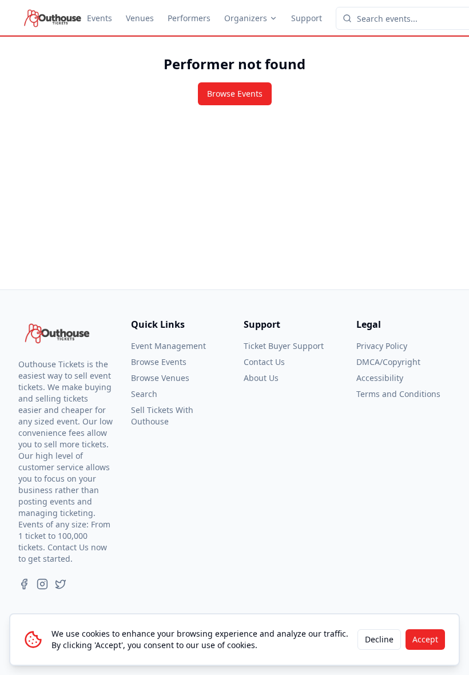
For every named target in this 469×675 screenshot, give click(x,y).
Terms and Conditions (398, 393)
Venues (140, 18)
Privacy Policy (381, 345)
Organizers (245, 18)
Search (144, 393)
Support (306, 18)
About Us (261, 377)
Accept (425, 639)
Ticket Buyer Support (284, 345)
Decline (379, 639)
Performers (189, 18)
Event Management (168, 345)
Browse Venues (160, 377)
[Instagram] (42, 584)
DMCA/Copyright (388, 361)
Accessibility (379, 377)
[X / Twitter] (60, 584)
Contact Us (264, 361)
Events (99, 18)
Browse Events (235, 93)
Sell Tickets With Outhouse (162, 415)
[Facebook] (24, 584)
